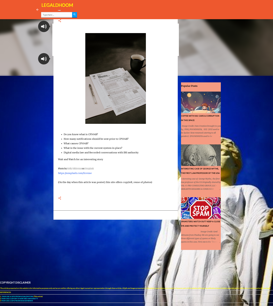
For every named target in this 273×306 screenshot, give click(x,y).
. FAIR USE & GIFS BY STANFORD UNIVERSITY (19, 298)
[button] (43, 26)
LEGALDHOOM (57, 5)
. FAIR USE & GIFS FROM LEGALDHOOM (17, 296)
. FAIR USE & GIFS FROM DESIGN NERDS (17, 301)
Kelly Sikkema (74, 168)
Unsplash (89, 168)
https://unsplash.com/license (75, 173)
